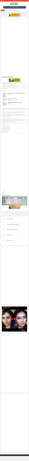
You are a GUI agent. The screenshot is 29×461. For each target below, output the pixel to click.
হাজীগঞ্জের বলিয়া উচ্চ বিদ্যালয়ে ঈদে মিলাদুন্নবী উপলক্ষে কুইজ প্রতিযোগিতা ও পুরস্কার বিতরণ (11, 10)
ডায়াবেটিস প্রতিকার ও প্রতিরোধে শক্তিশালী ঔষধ (6, 128)
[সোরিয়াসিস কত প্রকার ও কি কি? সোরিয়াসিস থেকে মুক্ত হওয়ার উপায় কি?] (4, 230)
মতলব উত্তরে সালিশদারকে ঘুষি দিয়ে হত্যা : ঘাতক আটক (6, 212)
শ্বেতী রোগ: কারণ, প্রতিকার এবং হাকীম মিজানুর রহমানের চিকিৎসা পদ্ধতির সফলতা (12, 224)
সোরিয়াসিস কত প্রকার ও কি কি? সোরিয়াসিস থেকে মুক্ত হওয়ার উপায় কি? (12, 229)
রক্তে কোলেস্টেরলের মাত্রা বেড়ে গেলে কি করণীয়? (10, 240)
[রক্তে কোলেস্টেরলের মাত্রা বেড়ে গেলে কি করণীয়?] (4, 241)
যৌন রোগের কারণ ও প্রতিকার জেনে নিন (5, 131)
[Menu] (1, 1)
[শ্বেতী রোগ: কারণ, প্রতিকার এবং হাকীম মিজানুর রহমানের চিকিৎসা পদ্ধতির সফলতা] (4, 225)
